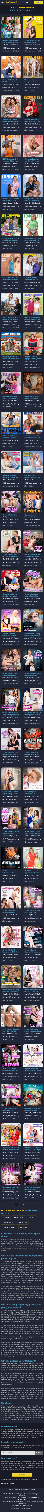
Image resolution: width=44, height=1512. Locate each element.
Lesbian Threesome (8, 364)
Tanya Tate (17, 282)
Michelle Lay (28, 401)
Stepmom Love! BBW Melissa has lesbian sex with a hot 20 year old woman (10, 478)
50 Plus (4, 404)
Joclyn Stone (28, 322)
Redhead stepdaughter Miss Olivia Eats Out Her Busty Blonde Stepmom (32, 121)
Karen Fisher (28, 440)
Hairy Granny (28, 246)
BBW (11, 246)
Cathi (4, 45)
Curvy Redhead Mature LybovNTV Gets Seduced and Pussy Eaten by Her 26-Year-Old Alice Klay (10, 320)
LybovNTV (16, 322)
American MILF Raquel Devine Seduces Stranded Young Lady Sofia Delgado (10, 122)
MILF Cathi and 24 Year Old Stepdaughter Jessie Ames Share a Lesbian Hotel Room (10, 43)
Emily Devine (6, 361)
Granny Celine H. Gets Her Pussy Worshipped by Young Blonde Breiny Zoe (32, 200)
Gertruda (5, 242)
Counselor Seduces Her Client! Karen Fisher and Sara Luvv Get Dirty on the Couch (32, 438)
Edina (4, 401)
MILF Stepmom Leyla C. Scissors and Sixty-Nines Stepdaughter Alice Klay (10, 161)
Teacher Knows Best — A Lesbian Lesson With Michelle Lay (32, 398)
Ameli (26, 84)
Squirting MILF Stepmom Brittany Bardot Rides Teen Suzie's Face (10, 200)
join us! (38, 2)
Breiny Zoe (27, 203)
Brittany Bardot (7, 203)
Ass (9, 404)
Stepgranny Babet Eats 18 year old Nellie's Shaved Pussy (32, 161)
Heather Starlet (7, 84)
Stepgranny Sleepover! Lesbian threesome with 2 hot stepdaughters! (10, 358)
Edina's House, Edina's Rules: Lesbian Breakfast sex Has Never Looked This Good (10, 399)
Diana (26, 361)
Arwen (26, 282)
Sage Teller (35, 361)
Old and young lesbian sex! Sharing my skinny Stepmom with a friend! (9, 438)
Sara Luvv (39, 440)
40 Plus (34, 87)
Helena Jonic (28, 242)
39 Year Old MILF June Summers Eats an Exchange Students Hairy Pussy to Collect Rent (32, 43)
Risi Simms (40, 322)
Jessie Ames (14, 45)
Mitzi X (17, 361)
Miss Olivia (28, 124)
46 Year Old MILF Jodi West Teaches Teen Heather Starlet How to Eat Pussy (10, 83)
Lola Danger (14, 440)
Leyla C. (15, 163)
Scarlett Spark (36, 282)
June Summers (29, 45)
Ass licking (6, 246)
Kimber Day (6, 282)
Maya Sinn (15, 242)
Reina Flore (16, 480)
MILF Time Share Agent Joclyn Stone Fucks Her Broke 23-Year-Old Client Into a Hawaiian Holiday (32, 320)
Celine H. (38, 203)
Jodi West (19, 84)
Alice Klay (5, 163)
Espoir (4, 440)
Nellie (34, 163)
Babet (26, 163)
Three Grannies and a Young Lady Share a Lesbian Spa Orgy (31, 82)
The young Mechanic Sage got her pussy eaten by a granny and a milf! (32, 358)
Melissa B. (5, 480)
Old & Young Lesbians (9, 48)
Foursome (27, 87)
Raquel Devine (7, 124)
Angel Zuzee (36, 84)
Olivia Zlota (13, 401)
